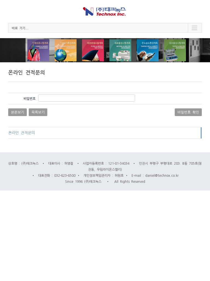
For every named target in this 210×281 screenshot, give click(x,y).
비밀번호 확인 (188, 112)
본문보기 (17, 112)
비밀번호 (30, 98)
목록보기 (38, 112)
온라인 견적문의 (21, 132)
